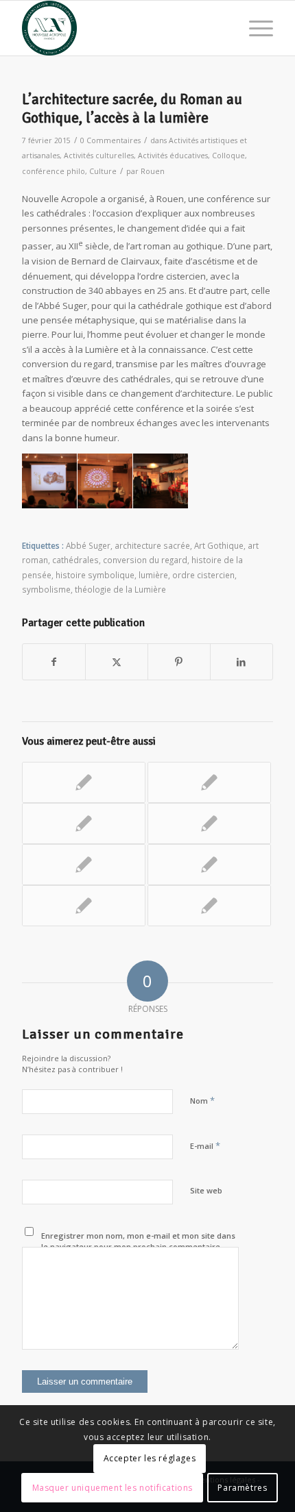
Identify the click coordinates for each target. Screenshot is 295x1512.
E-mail (205, 1145)
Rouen (153, 171)
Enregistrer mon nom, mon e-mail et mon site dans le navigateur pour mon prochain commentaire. (138, 1241)
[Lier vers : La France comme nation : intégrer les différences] (83, 782)
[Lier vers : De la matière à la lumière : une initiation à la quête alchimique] (209, 782)
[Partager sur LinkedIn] (241, 662)
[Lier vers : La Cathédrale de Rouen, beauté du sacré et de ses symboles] (83, 823)
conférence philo (53, 171)
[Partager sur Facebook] (54, 662)
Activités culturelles (99, 155)
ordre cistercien (203, 574)
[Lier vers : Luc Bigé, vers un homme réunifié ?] (209, 905)
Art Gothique (219, 545)
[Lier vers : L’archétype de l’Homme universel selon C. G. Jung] (209, 823)
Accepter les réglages (150, 1458)
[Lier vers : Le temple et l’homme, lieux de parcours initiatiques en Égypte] (209, 864)
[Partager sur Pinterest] (179, 662)
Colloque (228, 155)
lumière (153, 574)
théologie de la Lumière (120, 589)
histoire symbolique (95, 574)
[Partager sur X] (117, 662)
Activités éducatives (173, 155)
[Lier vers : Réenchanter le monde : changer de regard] (83, 864)
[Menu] (254, 28)
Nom (202, 1100)
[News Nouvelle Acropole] (122, 28)
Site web (206, 1190)
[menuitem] (254, 28)
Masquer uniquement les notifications (112, 1488)
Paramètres (242, 1488)
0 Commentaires (110, 140)
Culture (103, 171)
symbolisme (46, 589)
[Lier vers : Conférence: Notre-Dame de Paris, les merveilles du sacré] (83, 905)
